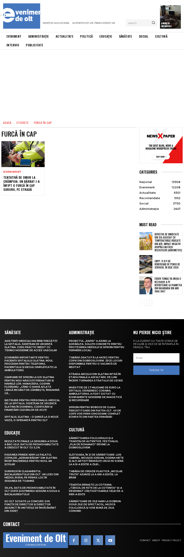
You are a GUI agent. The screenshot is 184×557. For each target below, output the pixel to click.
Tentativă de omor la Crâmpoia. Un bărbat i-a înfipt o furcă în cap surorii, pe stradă (21, 183)
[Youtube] (110, 540)
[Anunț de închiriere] (170, 17)
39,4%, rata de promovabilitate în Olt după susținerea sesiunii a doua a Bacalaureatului (32, 491)
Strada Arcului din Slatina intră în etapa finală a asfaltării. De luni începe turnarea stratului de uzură (96, 377)
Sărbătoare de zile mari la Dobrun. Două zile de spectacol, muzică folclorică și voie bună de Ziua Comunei (95, 506)
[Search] (153, 22)
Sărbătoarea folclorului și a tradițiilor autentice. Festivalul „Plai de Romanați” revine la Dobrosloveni (93, 443)
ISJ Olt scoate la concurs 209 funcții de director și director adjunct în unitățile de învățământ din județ (30, 506)
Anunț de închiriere (166, 25)
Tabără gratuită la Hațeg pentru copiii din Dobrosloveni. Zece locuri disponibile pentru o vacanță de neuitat (95, 362)
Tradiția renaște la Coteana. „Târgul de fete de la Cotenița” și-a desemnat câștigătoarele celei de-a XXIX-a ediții (96, 489)
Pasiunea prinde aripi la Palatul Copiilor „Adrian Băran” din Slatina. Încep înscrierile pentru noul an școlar (31, 459)
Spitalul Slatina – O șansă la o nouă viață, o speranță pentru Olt (31, 418)
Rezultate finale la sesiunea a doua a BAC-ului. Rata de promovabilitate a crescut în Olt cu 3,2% (31, 444)
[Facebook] (74, 540)
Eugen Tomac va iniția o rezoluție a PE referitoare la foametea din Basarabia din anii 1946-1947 (168, 285)
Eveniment (12, 172)
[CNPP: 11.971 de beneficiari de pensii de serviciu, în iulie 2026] (145, 264)
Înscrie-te (156, 370)
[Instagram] (86, 540)
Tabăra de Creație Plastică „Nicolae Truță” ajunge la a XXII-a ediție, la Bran (96, 474)
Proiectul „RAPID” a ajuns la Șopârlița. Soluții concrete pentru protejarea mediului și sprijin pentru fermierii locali (96, 345)
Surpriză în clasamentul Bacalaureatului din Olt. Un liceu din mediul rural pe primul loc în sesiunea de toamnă (31, 476)
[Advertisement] (92, 83)
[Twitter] (98, 540)
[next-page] (149, 303)
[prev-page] (142, 303)
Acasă (7, 123)
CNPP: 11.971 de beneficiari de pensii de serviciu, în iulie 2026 (167, 264)
